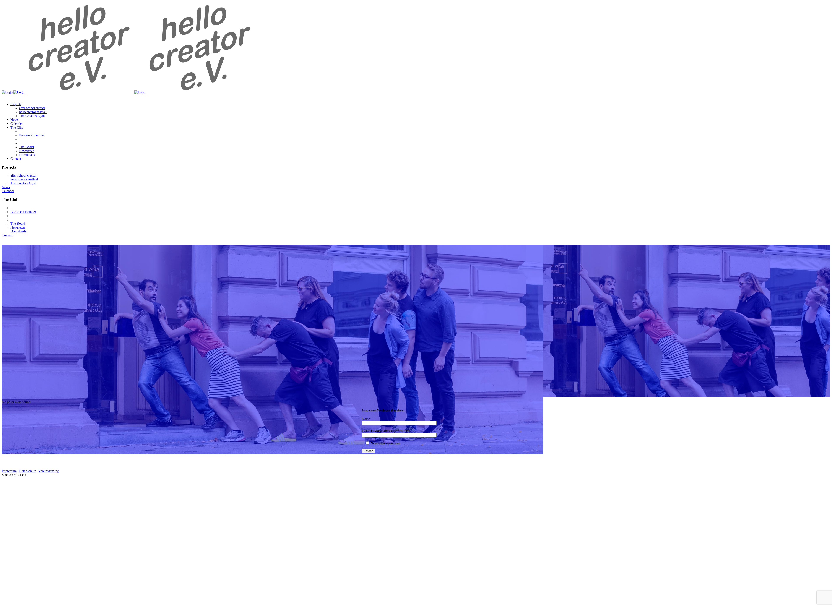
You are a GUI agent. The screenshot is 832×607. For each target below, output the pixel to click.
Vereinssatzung (48, 471)
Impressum (9, 471)
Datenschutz (27, 471)
